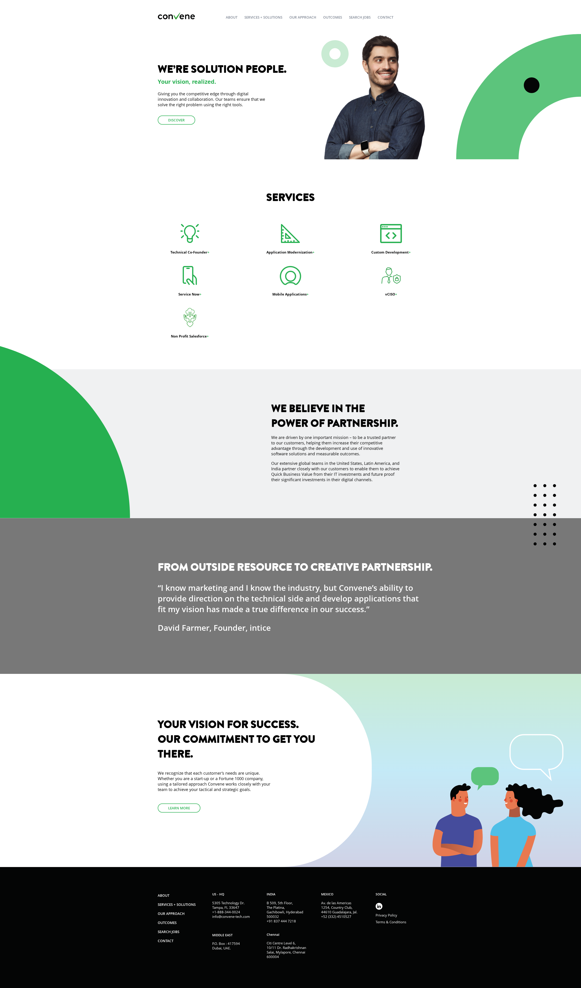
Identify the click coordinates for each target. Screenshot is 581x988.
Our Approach (302, 17)
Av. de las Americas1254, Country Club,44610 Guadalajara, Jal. (339, 907)
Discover (176, 120)
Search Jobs (360, 17)
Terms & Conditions (391, 922)
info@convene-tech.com (231, 916)
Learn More (179, 808)
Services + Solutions (263, 17)
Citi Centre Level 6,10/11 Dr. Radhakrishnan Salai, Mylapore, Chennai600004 (286, 950)
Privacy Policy (386, 915)
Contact (385, 17)
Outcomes (332, 17)
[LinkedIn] (399, 906)
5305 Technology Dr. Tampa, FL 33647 (228, 905)
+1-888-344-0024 (226, 912)
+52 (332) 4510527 (336, 916)
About (231, 17)
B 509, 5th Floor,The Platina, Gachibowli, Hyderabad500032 (285, 910)
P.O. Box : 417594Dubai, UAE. (226, 945)
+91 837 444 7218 (281, 921)
